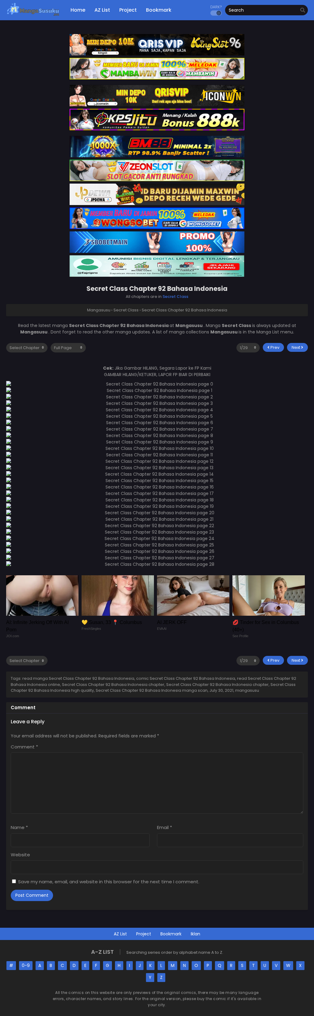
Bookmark (171, 934)
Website (20, 854)
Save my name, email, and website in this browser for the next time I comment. (108, 881)
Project (143, 934)
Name (19, 827)
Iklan (195, 934)
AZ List (120, 934)
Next (296, 347)
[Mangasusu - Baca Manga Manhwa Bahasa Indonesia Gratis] (33, 15)
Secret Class (175, 296)
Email (164, 827)
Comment (24, 747)
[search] (302, 10)
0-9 (26, 965)
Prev (274, 347)
